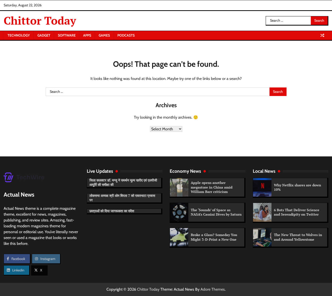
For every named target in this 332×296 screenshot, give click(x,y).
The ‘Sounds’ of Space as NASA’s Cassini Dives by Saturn (216, 212)
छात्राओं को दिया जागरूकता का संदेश (111, 211)
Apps (87, 35)
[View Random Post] (322, 35)
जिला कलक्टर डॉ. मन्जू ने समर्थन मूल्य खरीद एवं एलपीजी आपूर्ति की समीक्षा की (123, 182)
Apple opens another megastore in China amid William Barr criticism (211, 187)
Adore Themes (213, 289)
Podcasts (126, 35)
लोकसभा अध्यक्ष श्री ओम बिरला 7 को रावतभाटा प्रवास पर (122, 197)
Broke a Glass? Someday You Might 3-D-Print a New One (214, 237)
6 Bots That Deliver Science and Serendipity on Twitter (296, 212)
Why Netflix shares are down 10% (297, 187)
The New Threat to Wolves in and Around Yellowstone (298, 237)
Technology (19, 35)
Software (67, 35)
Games (104, 35)
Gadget (43, 35)
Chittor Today (40, 20)
